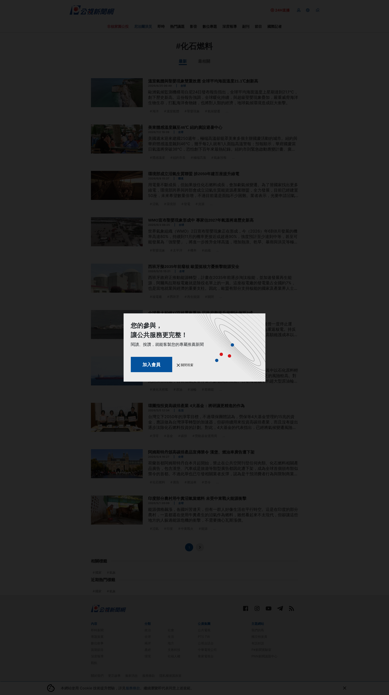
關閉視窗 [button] (186, 365)
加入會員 (151, 364)
